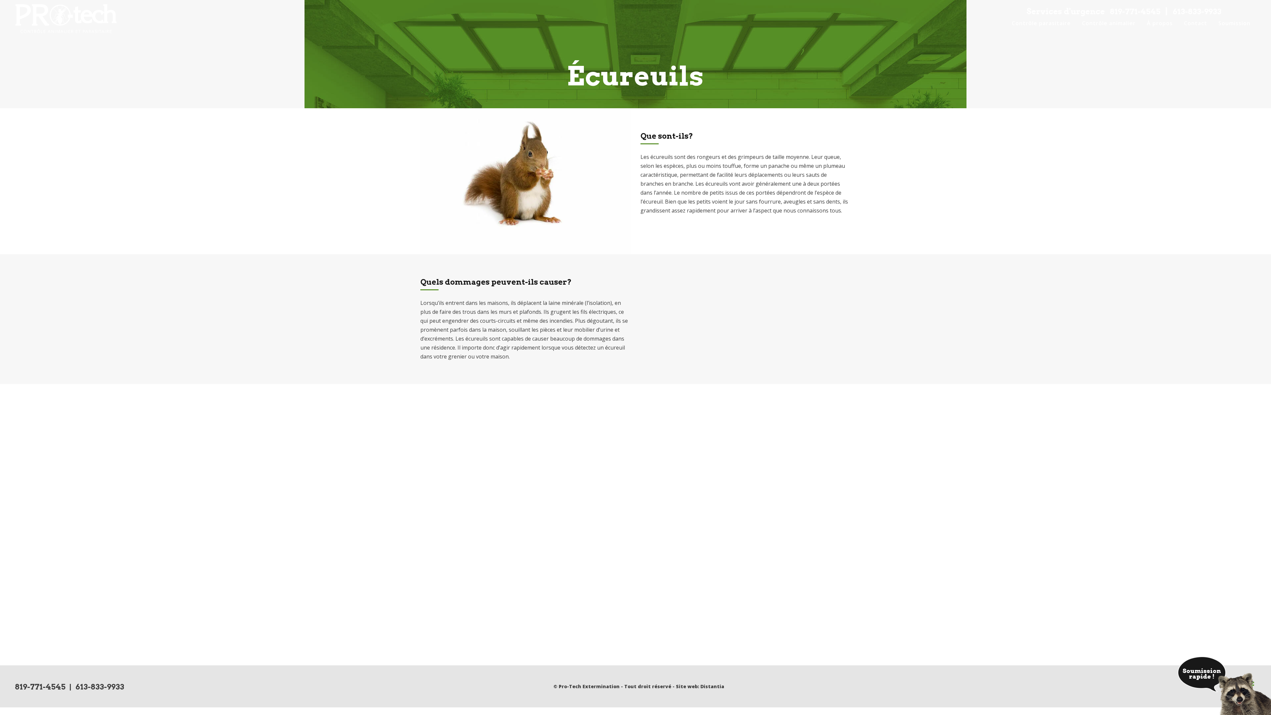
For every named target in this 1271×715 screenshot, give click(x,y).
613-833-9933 (1197, 11)
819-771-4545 (1135, 11)
